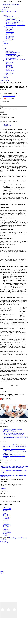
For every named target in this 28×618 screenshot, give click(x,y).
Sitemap (25, 538)
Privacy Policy (3, 539)
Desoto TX (9, 30)
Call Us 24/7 (3, 488)
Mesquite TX (9, 33)
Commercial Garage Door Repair (14, 20)
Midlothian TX (10, 29)
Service (5, 15)
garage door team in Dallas (8, 96)
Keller (7, 34)
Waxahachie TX (10, 32)
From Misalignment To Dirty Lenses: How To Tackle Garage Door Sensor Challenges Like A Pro (14, 446)
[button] (14, 45)
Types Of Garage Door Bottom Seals (12, 454)
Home (4, 13)
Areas (4, 26)
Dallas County (9, 27)
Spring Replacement (11, 23)
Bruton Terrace (10, 36)
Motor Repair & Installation (13, 18)
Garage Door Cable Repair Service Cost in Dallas (15, 436)
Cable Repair (9, 16)
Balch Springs (9, 39)
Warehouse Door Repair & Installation (15, 25)
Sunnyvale (8, 40)
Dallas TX (5, 507)
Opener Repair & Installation (13, 22)
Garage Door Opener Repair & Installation (13, 433)
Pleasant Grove (10, 37)
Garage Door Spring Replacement (11, 432)
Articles (5, 41)
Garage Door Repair (11, 19)
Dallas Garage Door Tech (15, 538)
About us (5, 43)
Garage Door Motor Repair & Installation (13, 434)
